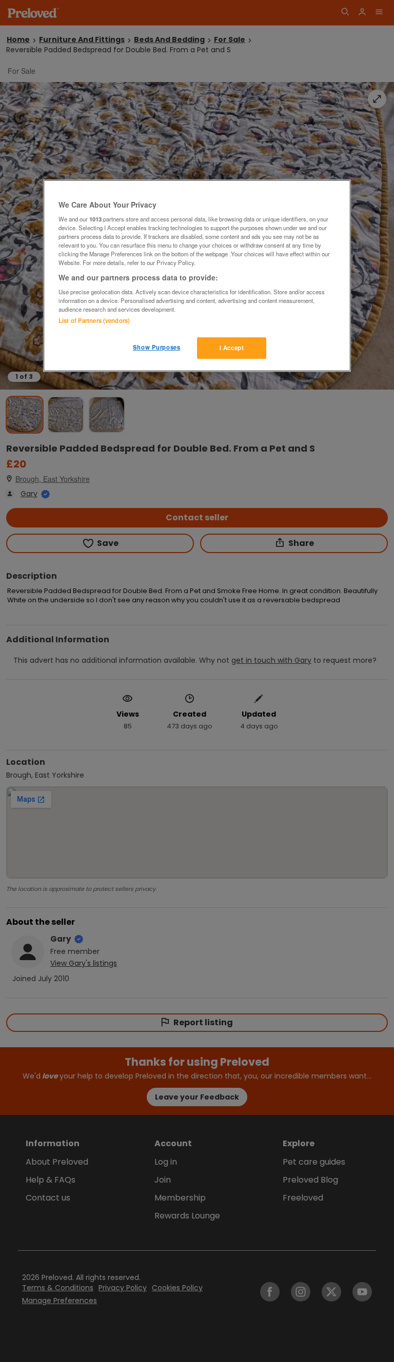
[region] (197, 275)
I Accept (232, 347)
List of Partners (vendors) (94, 320)
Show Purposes (156, 347)
